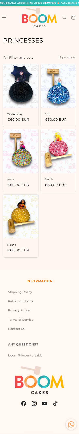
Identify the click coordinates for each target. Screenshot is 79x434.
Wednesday (14, 114)
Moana (11, 244)
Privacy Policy (19, 310)
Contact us (16, 329)
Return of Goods (20, 301)
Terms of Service (21, 319)
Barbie (49, 179)
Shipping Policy (20, 292)
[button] (64, 17)
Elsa (47, 114)
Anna (10, 179)
